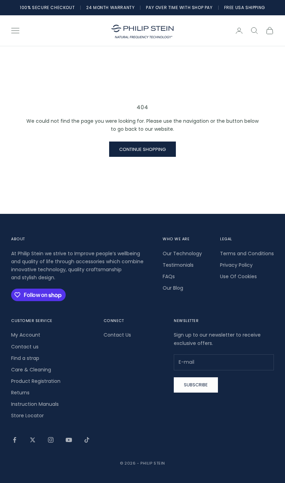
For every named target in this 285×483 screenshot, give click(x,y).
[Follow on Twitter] (32, 439)
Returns (20, 392)
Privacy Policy (236, 264)
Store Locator (27, 415)
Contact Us (117, 334)
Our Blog (173, 287)
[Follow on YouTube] (68, 439)
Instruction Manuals (35, 404)
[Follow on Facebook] (14, 439)
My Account (25, 334)
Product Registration (35, 381)
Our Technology (182, 253)
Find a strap (25, 358)
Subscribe (196, 384)
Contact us (25, 346)
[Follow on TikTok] (86, 439)
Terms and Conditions (247, 253)
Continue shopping (142, 149)
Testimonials (178, 264)
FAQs (169, 276)
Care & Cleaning (31, 369)
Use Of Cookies (238, 276)
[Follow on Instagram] (50, 439)
